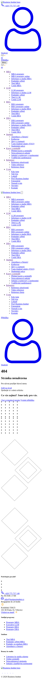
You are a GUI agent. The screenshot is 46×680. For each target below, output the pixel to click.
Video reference (17, 165)
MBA (8, 72)
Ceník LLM (16, 99)
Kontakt (14, 188)
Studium (9, 134)
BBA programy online (20, 106)
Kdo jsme (15, 172)
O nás (8, 169)
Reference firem (17, 167)
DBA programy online (20, 123)
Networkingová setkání (20, 153)
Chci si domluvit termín (10, 400)
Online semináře (12, 659)
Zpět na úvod (6, 388)
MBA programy (17, 74)
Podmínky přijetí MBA (15, 642)
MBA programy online (20, 76)
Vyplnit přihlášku (27, 400)
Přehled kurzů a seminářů (21, 151)
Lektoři (14, 176)
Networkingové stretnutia (16, 661)
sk (2, 58)
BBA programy (17, 104)
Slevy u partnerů (18, 141)
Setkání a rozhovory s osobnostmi (24, 155)
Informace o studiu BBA (21, 109)
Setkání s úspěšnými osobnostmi (19, 663)
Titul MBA (15, 83)
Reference (10, 160)
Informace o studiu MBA (21, 79)
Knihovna (15, 139)
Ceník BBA (16, 116)
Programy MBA (12, 622)
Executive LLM (12, 625)
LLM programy (17, 90)
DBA (8, 118)
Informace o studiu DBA (21, 125)
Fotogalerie (15, 181)
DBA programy (17, 120)
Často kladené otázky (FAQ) (22, 144)
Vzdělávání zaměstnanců (21, 158)
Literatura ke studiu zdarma (17, 656)
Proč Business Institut (20, 178)
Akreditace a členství (19, 137)
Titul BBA (15, 113)
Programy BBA (12, 627)
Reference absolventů (20, 162)
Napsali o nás (16, 183)
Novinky (14, 185)
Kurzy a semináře (13, 148)
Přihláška (4, 60)
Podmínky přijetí (18, 81)
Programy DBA (12, 629)
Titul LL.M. (16, 97)
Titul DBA (15, 130)
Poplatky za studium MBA (17, 644)
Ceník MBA (16, 86)
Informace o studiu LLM (21, 93)
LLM (8, 88)
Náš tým (14, 174)
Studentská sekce (18, 146)
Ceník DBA (16, 132)
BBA (8, 102)
